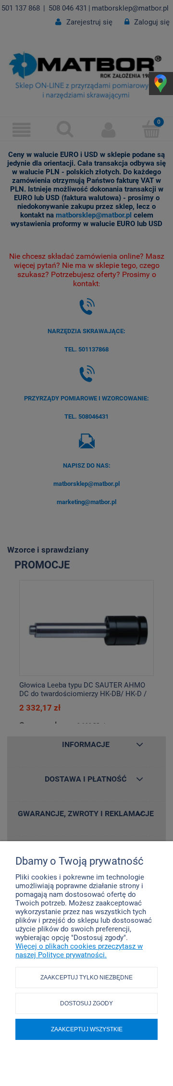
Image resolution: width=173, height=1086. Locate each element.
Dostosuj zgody (86, 1003)
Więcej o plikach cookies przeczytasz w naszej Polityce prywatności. (79, 950)
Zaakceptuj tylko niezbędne (86, 977)
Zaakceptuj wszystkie (87, 1029)
